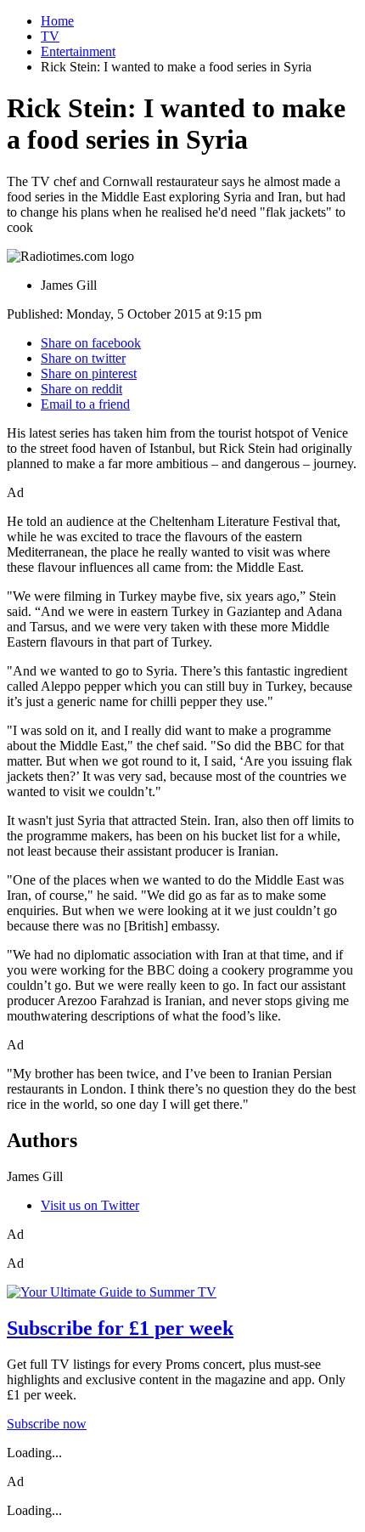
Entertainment (78, 51)
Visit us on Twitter (90, 1205)
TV (50, 36)
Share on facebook (91, 343)
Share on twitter (83, 358)
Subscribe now (47, 1423)
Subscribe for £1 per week (120, 1328)
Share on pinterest (89, 373)
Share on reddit (81, 389)
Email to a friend (85, 404)
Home (57, 21)
